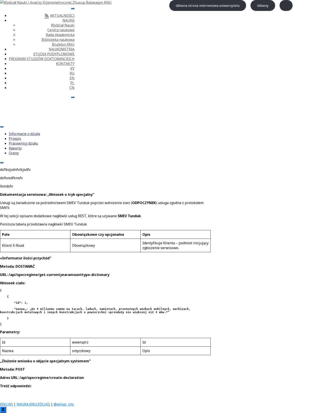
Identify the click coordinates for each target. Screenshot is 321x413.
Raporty (15, 148)
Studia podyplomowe (53, 54)
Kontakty (65, 63)
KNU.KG (6, 404)
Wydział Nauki (62, 25)
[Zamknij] (72, 97)
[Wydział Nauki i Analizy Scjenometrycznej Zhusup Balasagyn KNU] (56, 2)
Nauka (68, 20)
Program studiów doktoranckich (41, 58)
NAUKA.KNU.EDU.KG (33, 404)
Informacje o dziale (24, 133)
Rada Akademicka (60, 34)
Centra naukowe (60, 30)
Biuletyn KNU (63, 44)
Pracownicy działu (23, 143)
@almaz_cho (64, 404)
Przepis (15, 138)
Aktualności (62, 15)
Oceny (14, 153)
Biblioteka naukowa (57, 39)
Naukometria (61, 49)
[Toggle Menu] (72, 8)
